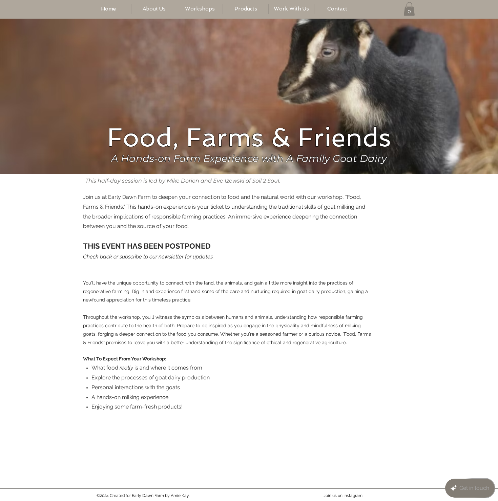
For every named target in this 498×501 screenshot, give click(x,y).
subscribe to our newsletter (152, 256)
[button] (409, 9)
